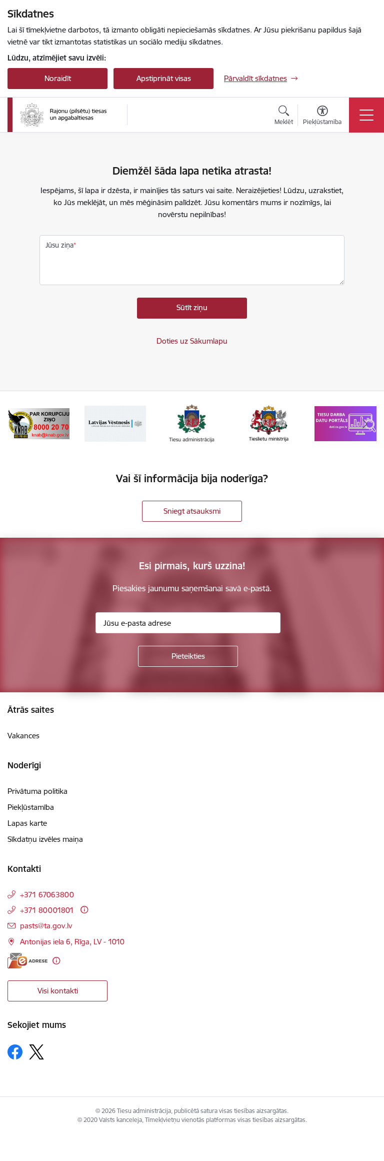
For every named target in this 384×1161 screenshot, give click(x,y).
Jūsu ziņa (60, 245)
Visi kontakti (58, 990)
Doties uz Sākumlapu (192, 341)
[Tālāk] (365, 423)
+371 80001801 (47, 910)
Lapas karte (27, 823)
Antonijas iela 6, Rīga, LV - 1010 (72, 941)
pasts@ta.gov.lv (46, 925)
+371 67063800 (47, 894)
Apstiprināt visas (163, 78)
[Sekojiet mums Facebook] (15, 1051)
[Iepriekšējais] (19, 423)
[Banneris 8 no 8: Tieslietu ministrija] (269, 423)
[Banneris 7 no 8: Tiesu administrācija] (192, 423)
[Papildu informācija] (84, 909)
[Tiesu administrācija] (63, 115)
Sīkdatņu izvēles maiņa (45, 839)
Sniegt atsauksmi (192, 511)
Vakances (24, 735)
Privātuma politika (38, 791)
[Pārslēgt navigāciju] (366, 115)
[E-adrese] (28, 960)
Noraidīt (57, 78)
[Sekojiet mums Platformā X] (36, 1051)
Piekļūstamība (31, 807)
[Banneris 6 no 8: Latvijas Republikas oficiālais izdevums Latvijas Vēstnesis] (115, 423)
